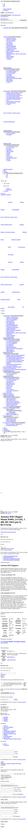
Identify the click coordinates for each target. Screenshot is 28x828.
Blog (4, 170)
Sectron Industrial (7, 9)
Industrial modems (7, 130)
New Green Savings (11, 102)
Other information (11, 560)
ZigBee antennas (10, 56)
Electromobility (6, 91)
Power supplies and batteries (13, 406)
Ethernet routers (9, 151)
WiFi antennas (9, 43)
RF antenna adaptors (12, 425)
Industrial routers (7, 143)
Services (8, 159)
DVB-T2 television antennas (12, 51)
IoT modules (9, 75)
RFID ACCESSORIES (12, 414)
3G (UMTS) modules (11, 71)
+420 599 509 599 (9, 12)
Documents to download (11, 558)
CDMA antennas (10, 49)
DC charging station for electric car (14, 97)
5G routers (8, 148)
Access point (9, 156)
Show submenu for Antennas (15, 36)
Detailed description (10, 556)
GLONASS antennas (11, 46)
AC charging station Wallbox (13, 96)
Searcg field (3, 20)
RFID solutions (10, 409)
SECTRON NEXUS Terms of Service (12, 738)
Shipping (5, 735)
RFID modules (9, 81)
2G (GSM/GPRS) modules (12, 70)
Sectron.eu (5, 10)
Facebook (9, 532)
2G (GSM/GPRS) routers (12, 146)
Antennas (5, 36)
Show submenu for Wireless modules (11, 69)
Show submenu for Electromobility (18, 91)
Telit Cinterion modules (8, 732)
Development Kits (11, 398)
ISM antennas (9, 52)
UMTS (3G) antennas (11, 39)
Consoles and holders (12, 403)
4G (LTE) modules (10, 73)
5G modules (9, 74)
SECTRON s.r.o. (4, 18)
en (1, 1)
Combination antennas (11, 48)
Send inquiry (3, 532)
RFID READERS (11, 413)
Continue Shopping (5, 692)
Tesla (7, 100)
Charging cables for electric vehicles (14, 92)
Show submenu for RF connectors (11, 417)
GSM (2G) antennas (11, 38)
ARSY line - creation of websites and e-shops (11, 763)
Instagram (5, 718)
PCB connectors (11, 421)
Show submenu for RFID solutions (14, 410)
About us (5, 725)
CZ (4, 3)
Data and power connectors (13, 402)
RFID (5, 407)
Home (4, 427)
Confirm (6, 778)
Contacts (5, 171)
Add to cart (3, 548)
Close (2, 677)
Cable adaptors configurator (9, 731)
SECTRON (8, 436)
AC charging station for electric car (14, 95)
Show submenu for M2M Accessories (12, 397)
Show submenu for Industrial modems (12, 131)
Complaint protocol (7, 736)
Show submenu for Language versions (11, 1)
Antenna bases (9, 57)
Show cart (12, 692)
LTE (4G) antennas (10, 40)
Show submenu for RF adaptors (18, 422)
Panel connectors (11, 420)
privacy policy (22, 702)
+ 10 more (8, 59)
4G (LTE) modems (10, 133)
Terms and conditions (8, 727)
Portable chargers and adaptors (13, 93)
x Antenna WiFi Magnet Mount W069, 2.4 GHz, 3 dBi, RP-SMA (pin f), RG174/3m (12, 684)
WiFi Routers (9, 150)
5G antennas (9, 42)
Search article (23, 20)
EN (4, 5)
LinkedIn (5, 719)
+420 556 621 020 (16, 15)
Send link (13, 532)
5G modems (9, 134)
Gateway (8, 154)
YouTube (5, 721)
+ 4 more (8, 82)
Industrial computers (8, 169)
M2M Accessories (8, 395)
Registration (9, 189)
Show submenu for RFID (14, 407)
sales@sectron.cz (4, 16)
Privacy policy (6, 737)
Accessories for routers (11, 157)
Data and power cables (12, 401)
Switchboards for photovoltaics (13, 101)
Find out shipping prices (6, 777)
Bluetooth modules (10, 77)
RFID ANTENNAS (11, 47)
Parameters (8, 557)
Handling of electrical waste (9, 733)
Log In (7, 188)
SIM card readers (10, 399)
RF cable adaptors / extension (14, 424)
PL (4, 6)
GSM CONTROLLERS (9, 121)
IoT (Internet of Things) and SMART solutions (14, 369)
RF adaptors (7, 422)
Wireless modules (7, 67)
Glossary (5, 729)
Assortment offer (7, 27)
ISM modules (9, 79)
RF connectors (7, 415)
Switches (8, 152)
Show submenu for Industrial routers (11, 144)
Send (16, 699)
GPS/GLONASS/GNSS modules (14, 78)
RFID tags (12, 412)
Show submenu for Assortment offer (19, 27)
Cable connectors (11, 418)
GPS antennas (9, 44)
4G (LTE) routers (10, 147)
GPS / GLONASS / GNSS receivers (11, 113)
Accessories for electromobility (13, 99)
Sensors (8, 155)
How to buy (6, 728)
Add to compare (10, 548)
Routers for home (8, 393)
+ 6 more (8, 160)
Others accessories (11, 405)
